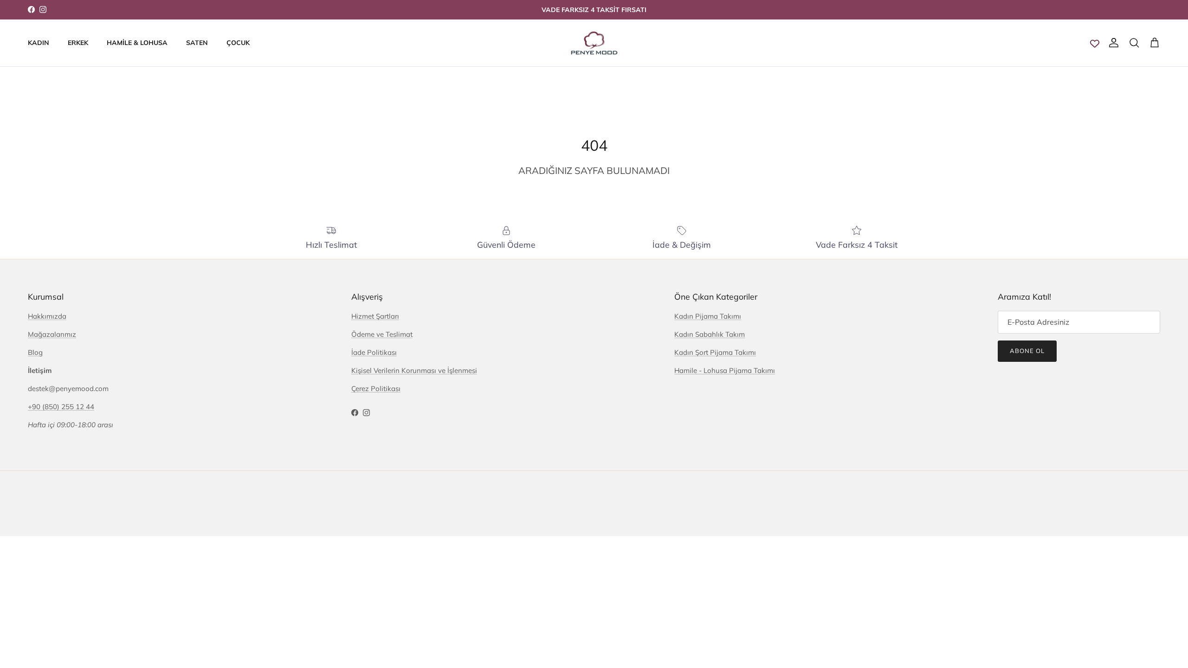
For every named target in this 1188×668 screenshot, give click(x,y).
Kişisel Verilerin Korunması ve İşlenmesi (414, 370)
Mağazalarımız (52, 334)
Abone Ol (1027, 350)
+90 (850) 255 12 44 (61, 406)
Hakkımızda (47, 316)
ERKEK (78, 43)
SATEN (197, 43)
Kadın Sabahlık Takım (709, 334)
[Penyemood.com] (594, 43)
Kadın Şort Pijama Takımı (715, 352)
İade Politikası (374, 352)
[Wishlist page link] (1094, 43)
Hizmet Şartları (375, 316)
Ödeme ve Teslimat (382, 334)
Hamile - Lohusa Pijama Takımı (724, 370)
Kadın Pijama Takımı (707, 316)
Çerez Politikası (375, 388)
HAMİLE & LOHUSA (137, 43)
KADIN (38, 43)
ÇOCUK (238, 43)
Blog (35, 352)
